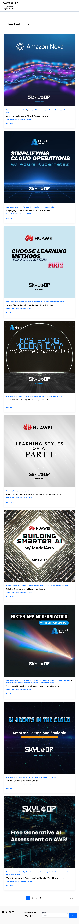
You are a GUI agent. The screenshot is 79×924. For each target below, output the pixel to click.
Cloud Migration (24, 207)
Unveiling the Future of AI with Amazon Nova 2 (27, 116)
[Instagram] (10, 912)
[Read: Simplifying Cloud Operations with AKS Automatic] (40, 167)
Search (44, 912)
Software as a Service (57, 301)
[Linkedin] (13, 912)
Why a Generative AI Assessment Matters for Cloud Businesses (35, 878)
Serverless (58, 110)
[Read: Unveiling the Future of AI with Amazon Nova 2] (40, 70)
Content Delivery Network (47, 396)
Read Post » (10, 123)
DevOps (52, 207)
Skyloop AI (8, 8)
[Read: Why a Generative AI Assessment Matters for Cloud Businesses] (40, 832)
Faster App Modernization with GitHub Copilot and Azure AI (33, 686)
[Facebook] (3, 912)
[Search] (73, 915)
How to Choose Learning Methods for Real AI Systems (30, 305)
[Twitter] (6, 912)
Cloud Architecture (12, 110)
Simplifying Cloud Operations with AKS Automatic (28, 210)
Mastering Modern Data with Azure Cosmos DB (27, 400)
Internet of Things (34, 110)
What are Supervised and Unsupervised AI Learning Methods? (34, 494)
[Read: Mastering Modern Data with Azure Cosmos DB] (40, 357)
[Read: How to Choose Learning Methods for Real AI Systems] (40, 262)
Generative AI (23, 110)
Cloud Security (34, 207)
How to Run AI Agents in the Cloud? (22, 781)
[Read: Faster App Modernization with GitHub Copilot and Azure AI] (40, 641)
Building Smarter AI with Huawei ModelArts (25, 589)
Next (72, 898)
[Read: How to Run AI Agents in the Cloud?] (40, 738)
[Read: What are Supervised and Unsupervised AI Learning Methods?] (40, 451)
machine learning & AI (47, 110)
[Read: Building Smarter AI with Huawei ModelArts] (40, 546)
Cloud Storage (44, 207)
